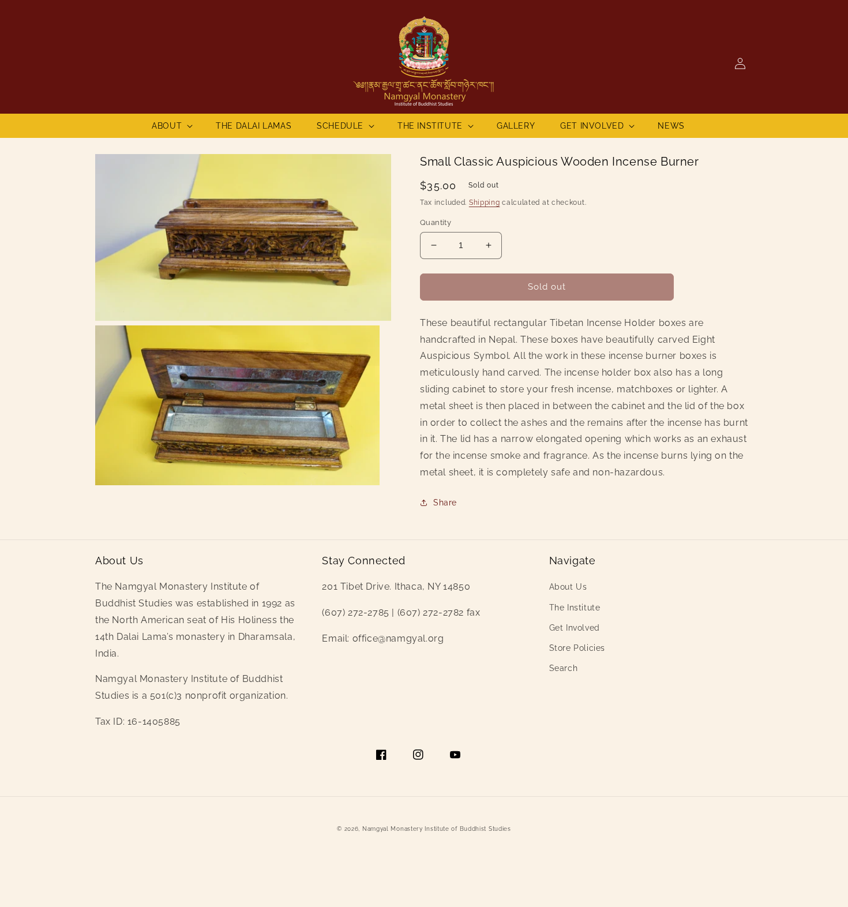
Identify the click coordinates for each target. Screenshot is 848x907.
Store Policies (577, 648)
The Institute (575, 607)
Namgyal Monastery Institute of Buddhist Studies (436, 829)
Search (563, 668)
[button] (171, 126)
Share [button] (445, 502)
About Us (568, 586)
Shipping (484, 202)
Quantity (435, 222)
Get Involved (574, 627)
